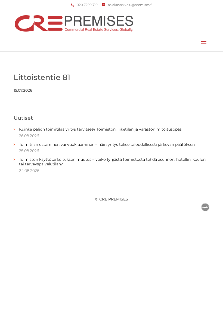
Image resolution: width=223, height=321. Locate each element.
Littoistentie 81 (42, 77)
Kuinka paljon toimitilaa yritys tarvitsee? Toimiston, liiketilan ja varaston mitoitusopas (100, 129)
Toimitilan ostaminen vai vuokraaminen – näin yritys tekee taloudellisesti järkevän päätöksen (107, 144)
